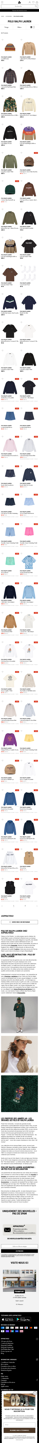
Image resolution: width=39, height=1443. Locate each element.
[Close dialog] (34, 1393)
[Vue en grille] (31, 27)
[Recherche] (36, 6)
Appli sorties (5, 1386)
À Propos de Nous (6, 1341)
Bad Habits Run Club (7, 1349)
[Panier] (37, 2)
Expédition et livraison (8, 1382)
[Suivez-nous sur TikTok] (37, 1359)
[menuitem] (6, 27)
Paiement (4, 1380)
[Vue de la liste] (34, 27)
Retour (3, 1384)
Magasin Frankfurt (6, 1345)
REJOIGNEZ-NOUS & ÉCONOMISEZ (19, 1430)
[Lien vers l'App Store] (7, 1319)
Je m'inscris (19, 1251)
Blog (2, 1353)
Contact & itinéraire (7, 1343)
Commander (5, 1378)
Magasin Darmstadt (7, 1347)
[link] (19, 2)
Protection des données (8, 1368)
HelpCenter (4, 1376)
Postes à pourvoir (6, 1351)
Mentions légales (6, 1370)
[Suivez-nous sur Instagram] (37, 1339)
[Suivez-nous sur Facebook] (37, 1380)
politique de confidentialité (8, 1255)
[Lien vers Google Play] (23, 1319)
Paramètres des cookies (8, 1366)
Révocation (4, 1364)
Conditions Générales (8, 1362)
